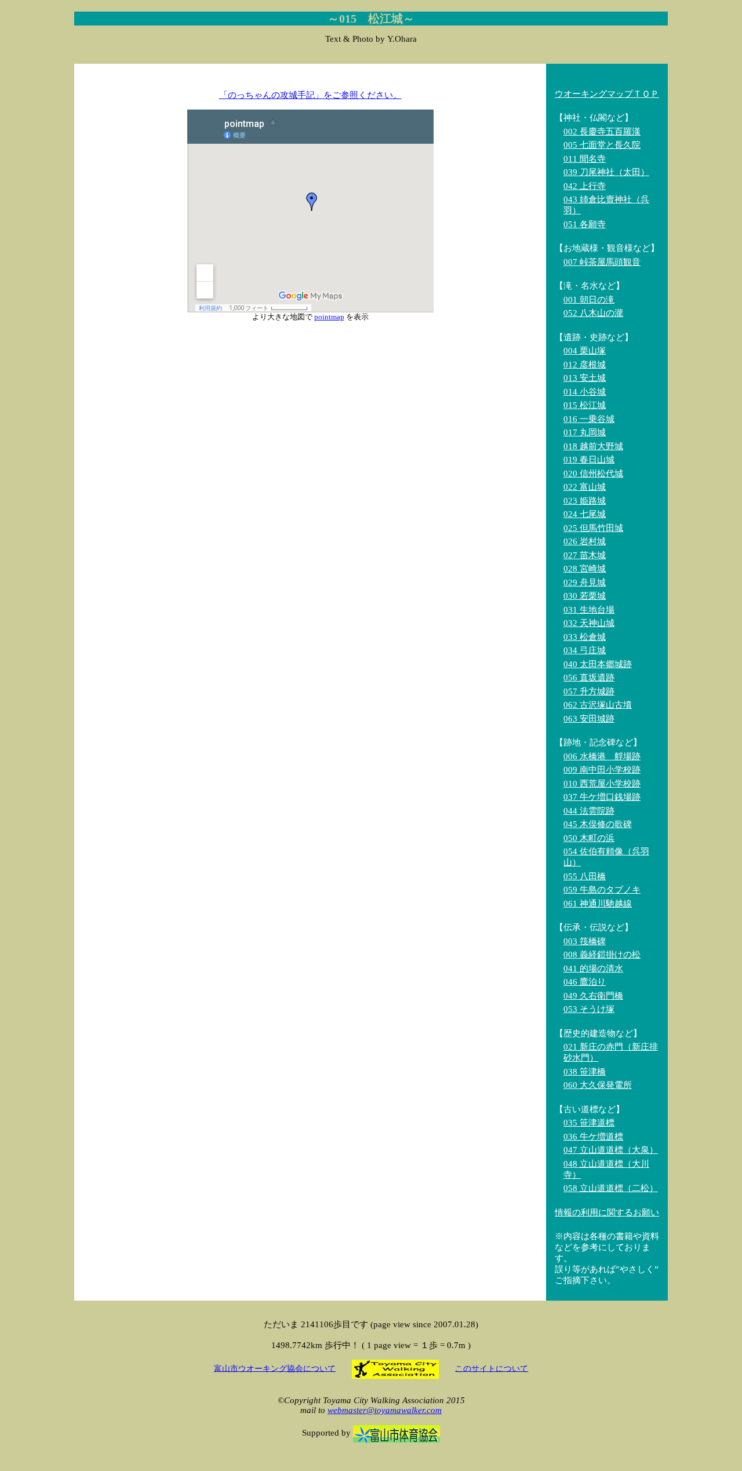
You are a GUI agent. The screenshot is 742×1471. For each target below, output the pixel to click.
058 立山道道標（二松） (610, 1188)
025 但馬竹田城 (593, 528)
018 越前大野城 (593, 446)
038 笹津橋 (584, 1071)
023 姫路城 (584, 500)
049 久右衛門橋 (593, 995)
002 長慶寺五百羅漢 (602, 131)
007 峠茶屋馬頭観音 (602, 262)
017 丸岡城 (584, 432)
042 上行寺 (584, 186)
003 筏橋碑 (584, 941)
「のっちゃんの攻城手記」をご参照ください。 (310, 95)
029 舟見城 (584, 582)
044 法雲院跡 (588, 810)
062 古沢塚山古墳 (597, 704)
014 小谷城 (584, 391)
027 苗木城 (584, 555)
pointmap (329, 317)
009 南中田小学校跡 (602, 769)
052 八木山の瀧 (593, 313)
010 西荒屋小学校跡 (602, 783)
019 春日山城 (588, 459)
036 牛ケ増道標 (593, 1136)
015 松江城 (584, 405)
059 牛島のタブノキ (602, 889)
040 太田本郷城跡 (597, 664)
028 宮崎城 (584, 568)
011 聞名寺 (584, 158)
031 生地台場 (588, 609)
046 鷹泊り (584, 981)
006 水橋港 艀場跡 (602, 756)
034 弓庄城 (584, 650)
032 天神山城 (588, 623)
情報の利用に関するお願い (607, 1212)
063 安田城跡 (588, 718)
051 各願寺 (584, 224)
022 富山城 (584, 486)
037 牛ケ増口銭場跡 (602, 797)
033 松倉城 (584, 637)
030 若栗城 (584, 595)
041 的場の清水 (593, 968)
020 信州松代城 (593, 473)
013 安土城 (584, 378)
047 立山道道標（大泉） (610, 1150)
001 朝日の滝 (588, 299)
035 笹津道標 (588, 1122)
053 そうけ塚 (588, 1009)
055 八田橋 (584, 876)
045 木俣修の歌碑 (597, 824)
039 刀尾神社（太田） (606, 172)
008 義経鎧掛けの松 (602, 954)
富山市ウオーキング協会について (275, 1368)
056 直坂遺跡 (588, 677)
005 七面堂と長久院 (602, 145)
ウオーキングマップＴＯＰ (607, 94)
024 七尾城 (584, 514)
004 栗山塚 (584, 350)
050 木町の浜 (588, 838)
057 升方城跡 (588, 691)
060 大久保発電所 (597, 1085)
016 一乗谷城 (588, 419)
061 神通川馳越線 (597, 903)
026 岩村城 (584, 541)
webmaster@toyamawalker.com (385, 1410)
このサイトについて (491, 1368)
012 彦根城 (584, 364)
